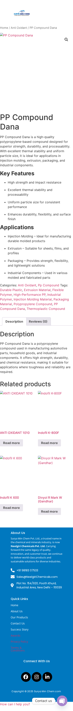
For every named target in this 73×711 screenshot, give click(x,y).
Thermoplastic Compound (46, 309)
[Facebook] (26, 677)
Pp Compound (48, 285)
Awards (15, 635)
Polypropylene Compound (33, 304)
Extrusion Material (37, 290)
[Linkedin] (47, 677)
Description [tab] (14, 321)
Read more (11, 443)
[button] (66, 39)
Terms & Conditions (18, 649)
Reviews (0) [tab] (38, 321)
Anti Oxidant (19, 28)
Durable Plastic (11, 290)
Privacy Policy (19, 641)
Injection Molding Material (33, 299)
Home (4, 28)
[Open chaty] (62, 701)
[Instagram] (36, 677)
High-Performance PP (30, 295)
